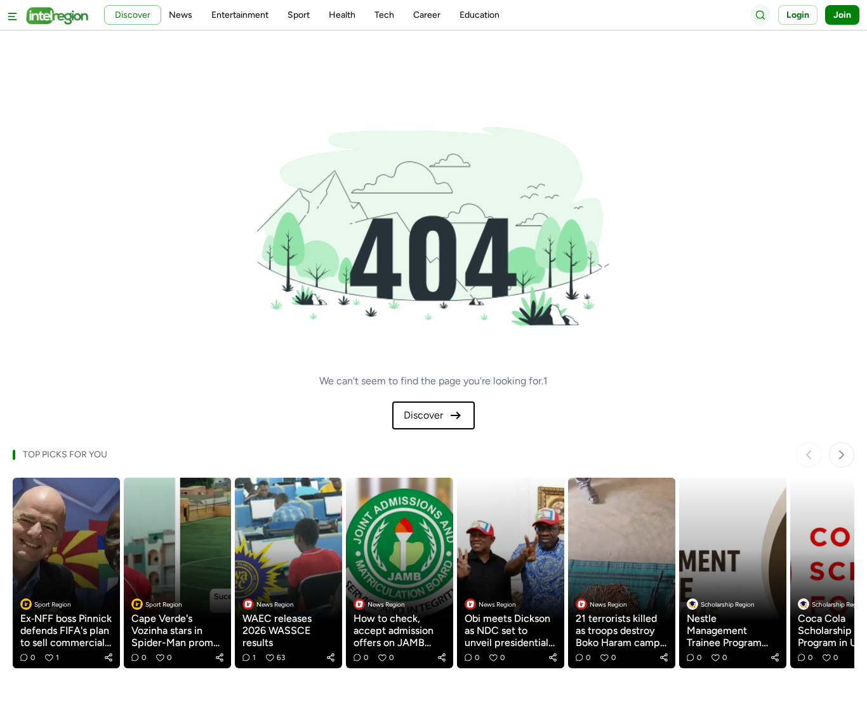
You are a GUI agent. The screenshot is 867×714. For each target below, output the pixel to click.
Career (426, 15)
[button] (108, 657)
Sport (299, 15)
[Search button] (760, 14)
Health (342, 15)
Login (797, 15)
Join (842, 15)
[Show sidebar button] (13, 15)
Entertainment (239, 15)
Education (480, 15)
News (180, 15)
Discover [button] (132, 15)
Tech (384, 15)
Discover (423, 415)
